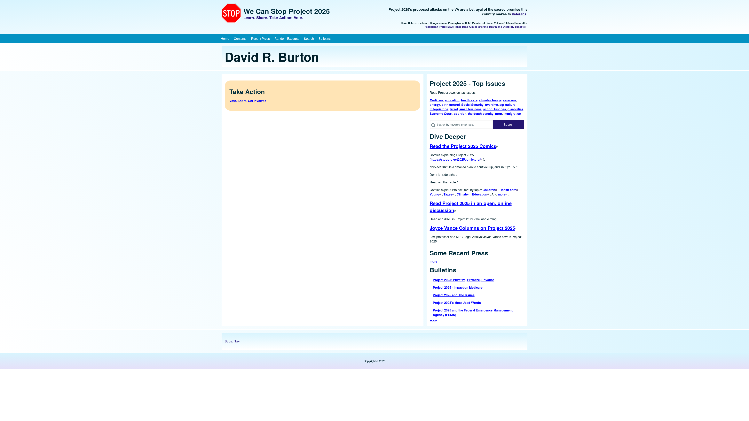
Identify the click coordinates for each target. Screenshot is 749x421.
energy (435, 104)
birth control (451, 104)
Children (489, 190)
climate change (490, 100)
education (452, 100)
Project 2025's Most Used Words (457, 302)
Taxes (448, 194)
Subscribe (232, 341)
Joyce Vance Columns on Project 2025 (472, 228)
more (502, 194)
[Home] (231, 13)
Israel (454, 109)
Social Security (472, 104)
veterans (519, 14)
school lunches (494, 109)
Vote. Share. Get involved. (248, 100)
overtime (491, 104)
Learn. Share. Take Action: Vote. (273, 17)
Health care (508, 190)
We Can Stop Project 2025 (286, 11)
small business (470, 109)
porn (498, 113)
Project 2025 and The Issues (454, 295)
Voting (434, 194)
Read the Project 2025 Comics (463, 146)
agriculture (508, 104)
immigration (512, 113)
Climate (462, 194)
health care (469, 100)
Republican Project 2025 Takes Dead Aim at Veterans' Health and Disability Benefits (474, 26)
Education (479, 194)
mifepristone (439, 109)
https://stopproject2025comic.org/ (455, 159)
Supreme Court (441, 113)
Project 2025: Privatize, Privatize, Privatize (463, 280)
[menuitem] (225, 38)
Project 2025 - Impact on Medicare (458, 287)
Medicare (436, 100)
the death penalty (480, 113)
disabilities (515, 109)
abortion (460, 113)
